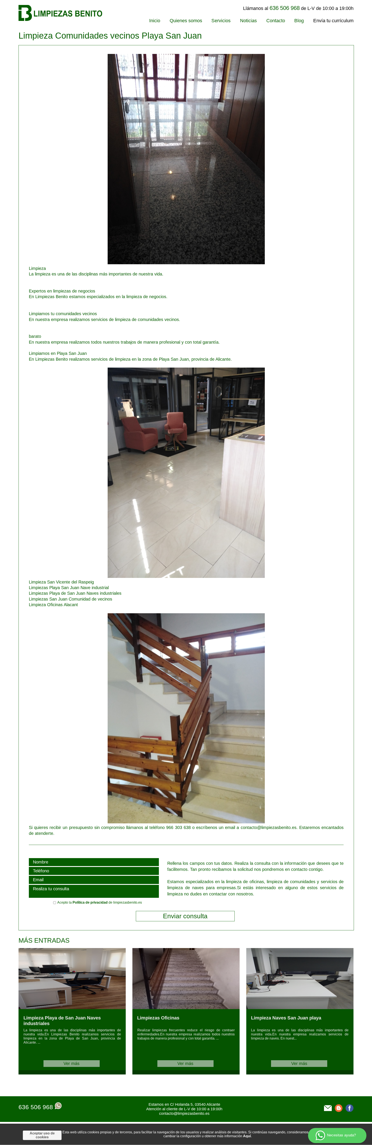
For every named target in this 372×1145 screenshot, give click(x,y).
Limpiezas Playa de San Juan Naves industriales (75, 593)
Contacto (275, 20)
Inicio (154, 20)
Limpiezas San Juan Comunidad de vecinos (70, 599)
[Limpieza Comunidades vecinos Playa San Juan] (147, 262)
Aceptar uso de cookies (42, 1135)
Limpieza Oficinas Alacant (53, 604)
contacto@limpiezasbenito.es (184, 1113)
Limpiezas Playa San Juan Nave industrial (69, 587)
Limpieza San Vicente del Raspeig (61, 582)
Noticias (248, 20)
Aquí (247, 1136)
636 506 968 (36, 1107)
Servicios (221, 20)
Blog (299, 20)
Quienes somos (186, 20)
